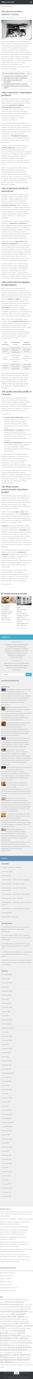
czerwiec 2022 (7, 1040)
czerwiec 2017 (7, 1163)
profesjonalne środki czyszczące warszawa (14, 1339)
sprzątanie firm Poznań (14, 1352)
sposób (25, 41)
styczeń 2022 (7, 1061)
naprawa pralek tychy (13, 1333)
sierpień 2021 (7, 1081)
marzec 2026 (7, 995)
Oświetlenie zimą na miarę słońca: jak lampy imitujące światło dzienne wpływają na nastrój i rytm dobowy (16, 962)
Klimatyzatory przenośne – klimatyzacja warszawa (16, 1219)
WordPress (12, 1377)
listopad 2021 (7, 1069)
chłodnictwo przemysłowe (14, 1300)
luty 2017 (6, 1180)
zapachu (23, 178)
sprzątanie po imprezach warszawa (14, 1361)
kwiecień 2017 (7, 1171)
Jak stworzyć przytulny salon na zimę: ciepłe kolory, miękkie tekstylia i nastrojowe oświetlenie (18, 725)
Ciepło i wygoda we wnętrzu (12, 867)
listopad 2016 (7, 1192)
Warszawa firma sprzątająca (16, 1364)
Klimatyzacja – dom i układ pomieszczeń (16, 880)
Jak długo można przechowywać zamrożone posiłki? (16, 87)
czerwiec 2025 (7, 1007)
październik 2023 (8, 1028)
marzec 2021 (7, 1102)
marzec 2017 (7, 1176)
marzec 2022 (7, 1052)
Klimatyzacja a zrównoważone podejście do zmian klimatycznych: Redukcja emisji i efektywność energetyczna (15, 800)
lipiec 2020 (6, 1135)
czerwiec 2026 (7, 983)
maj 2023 (6, 1032)
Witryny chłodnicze (6, 1284)
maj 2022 (6, 1044)
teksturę (14, 522)
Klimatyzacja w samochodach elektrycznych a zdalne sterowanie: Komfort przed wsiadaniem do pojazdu (15, 752)
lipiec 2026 (6, 979)
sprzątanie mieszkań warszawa (19, 1357)
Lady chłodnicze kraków (8, 1290)
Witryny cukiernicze (6, 1276)
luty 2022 (6, 1057)
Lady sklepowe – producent (9, 1287)
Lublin (8, 1328)
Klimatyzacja (6, 6)
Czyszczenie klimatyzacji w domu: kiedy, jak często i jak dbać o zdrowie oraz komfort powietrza (17, 709)
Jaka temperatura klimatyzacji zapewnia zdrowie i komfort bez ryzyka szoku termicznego (15, 929)
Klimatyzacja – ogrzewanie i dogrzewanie (16, 894)
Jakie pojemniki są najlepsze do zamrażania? (13, 81)
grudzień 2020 (7, 1114)
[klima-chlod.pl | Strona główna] (10, 2)
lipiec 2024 (6, 1011)
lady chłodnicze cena (9, 1325)
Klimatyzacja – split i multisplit (13, 898)
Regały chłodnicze (6, 1279)
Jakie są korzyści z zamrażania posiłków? (15, 76)
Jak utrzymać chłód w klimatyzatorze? (18, 738)
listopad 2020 (7, 1118)
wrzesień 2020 (7, 1126)
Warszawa (7, 1364)
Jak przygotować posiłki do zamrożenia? (15, 78)
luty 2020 (6, 1151)
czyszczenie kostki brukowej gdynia (17, 1307)
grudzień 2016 (7, 1188)
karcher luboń (15, 1316)
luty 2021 (6, 1106)
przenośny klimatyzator (17, 1341)
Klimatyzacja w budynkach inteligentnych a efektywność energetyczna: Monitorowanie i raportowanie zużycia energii (14, 1244)
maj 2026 (6, 987)
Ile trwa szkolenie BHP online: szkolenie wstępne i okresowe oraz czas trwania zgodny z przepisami (16, 937)
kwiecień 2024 (7, 1020)
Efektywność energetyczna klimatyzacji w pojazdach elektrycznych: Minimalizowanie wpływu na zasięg (16, 769)
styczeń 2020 (7, 1155)
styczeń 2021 (7, 1110)
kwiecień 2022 (7, 1048)
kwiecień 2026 (7, 991)
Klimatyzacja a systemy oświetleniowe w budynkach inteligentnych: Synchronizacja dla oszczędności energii (16, 692)
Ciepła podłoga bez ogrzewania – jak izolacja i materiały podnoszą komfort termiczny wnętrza (16, 954)
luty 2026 (6, 999)
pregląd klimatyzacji (26, 1336)
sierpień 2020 (7, 1130)
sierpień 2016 (7, 1196)
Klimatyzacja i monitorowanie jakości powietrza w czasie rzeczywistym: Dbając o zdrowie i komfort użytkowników (16, 1214)
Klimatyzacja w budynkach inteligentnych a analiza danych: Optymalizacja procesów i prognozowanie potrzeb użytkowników (14, 1232)
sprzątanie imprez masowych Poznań (15, 1355)
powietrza (24, 258)
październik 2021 (8, 1073)
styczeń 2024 (7, 1024)
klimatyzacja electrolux (8, 1319)
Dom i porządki (8, 871)
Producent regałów (6, 1281)
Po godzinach (7, 912)
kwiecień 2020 (7, 1147)
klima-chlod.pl (10, 17)
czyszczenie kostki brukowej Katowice (8, 1309)
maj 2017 (5, 1167)
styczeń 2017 (7, 1184)
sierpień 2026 (7, 974)
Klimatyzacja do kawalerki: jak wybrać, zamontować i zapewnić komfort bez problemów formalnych (18, 816)
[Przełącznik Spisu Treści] (28, 73)
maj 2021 (5, 1093)
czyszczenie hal (16, 1304)
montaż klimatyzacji (17, 1328)
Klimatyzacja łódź (11, 1323)
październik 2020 (8, 1122)
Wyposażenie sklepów (10, 917)
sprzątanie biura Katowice (13, 1349)
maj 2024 (6, 1015)
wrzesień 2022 (7, 1036)
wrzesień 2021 (7, 1077)
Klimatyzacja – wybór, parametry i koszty (16, 908)
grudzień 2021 (7, 1065)
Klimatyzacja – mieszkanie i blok (13, 884)
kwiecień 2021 (7, 1098)
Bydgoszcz (2, 1299)
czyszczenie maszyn (23, 1309)
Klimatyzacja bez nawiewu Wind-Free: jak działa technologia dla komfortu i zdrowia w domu (15, 946)
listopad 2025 (7, 1003)
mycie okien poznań (12, 1331)
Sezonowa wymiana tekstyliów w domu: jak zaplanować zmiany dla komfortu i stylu (16, 785)
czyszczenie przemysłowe (13, 1311)
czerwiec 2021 (7, 1089)
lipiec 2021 (6, 1085)
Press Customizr (25, 1377)
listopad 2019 (7, 1159)
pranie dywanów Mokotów (12, 1334)
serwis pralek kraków (19, 1347)
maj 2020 (6, 1143)
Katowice (27, 1317)
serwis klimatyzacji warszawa (16, 1343)
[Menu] (31, 2)
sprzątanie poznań (17, 1362)
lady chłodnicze (22, 1323)
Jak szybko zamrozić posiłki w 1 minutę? (15, 84)
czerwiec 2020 (7, 1139)
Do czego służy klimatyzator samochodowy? (14, 1227)
